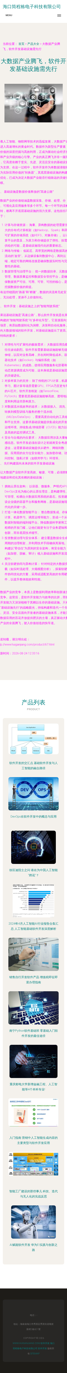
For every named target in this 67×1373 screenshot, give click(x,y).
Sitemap (34, 1353)
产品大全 (33, 44)
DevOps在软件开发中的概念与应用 (34, 816)
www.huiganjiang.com (26, 1343)
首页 (21, 44)
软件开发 (45, 1343)
